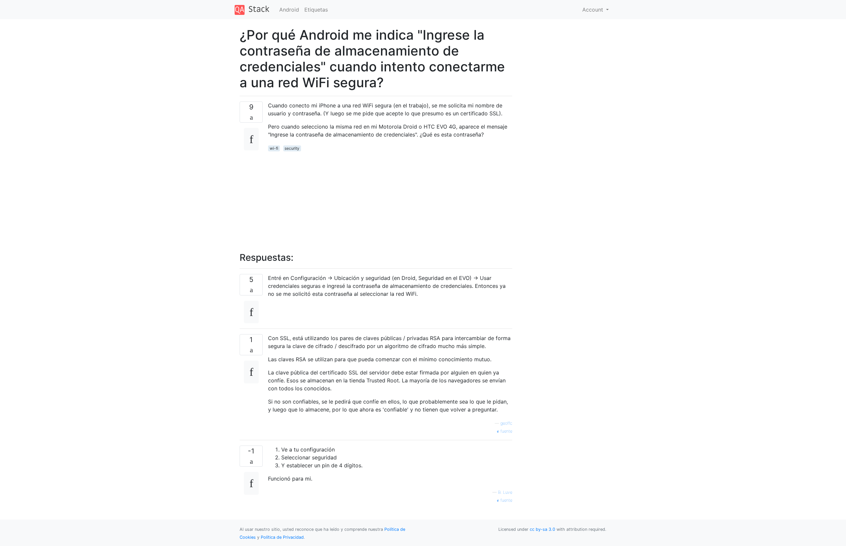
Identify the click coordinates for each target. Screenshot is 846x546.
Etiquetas (316, 9)
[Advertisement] (390, 198)
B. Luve (505, 492)
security (292, 148)
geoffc (506, 423)
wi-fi (274, 148)
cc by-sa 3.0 (542, 529)
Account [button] (593, 9)
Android (289, 9)
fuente (505, 431)
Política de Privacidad (282, 537)
